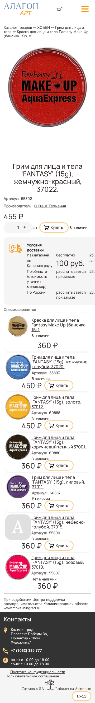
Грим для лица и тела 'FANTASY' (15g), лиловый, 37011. (58, 482)
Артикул (11, 198)
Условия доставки (35, 247)
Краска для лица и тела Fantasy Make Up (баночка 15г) (58, 324)
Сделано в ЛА (33, 689)
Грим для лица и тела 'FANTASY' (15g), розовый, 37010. (57, 562)
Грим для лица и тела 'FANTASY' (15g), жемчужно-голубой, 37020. (60, 361)
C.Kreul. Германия (50, 205)
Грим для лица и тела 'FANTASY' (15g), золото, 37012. (56, 402)
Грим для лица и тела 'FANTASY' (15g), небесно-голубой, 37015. (58, 522)
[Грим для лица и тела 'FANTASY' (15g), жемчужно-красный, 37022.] (47, 128)
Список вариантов (20, 309)
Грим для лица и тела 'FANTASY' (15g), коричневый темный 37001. (58, 442)
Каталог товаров (18, 27)
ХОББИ (43, 27)
